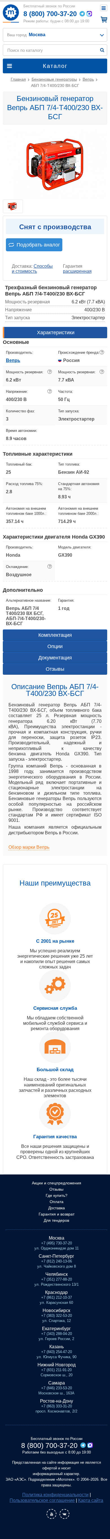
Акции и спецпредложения (56, 1183)
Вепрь (13, 360)
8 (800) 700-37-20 (50, 14)
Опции (55, 646)
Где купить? (56, 1195)
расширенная (77, 271)
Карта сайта (90, 1500)
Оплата (56, 1201)
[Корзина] (103, 19)
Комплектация (55, 635)
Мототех (11, 13)
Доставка (56, 1208)
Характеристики (55, 332)
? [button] (102, 352)
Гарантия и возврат (56, 1214)
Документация (55, 658)
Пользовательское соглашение (42, 1500)
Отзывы (55, 669)
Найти (102, 50)
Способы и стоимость (32, 269)
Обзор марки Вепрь (28, 847)
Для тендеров (56, 1220)
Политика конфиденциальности (55, 1494)
